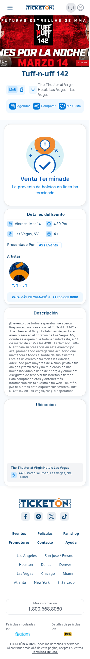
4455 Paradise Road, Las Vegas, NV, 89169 (45, 475)
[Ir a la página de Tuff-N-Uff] (19, 272)
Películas (45, 533)
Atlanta (20, 582)
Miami (68, 573)
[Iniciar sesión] (80, 7)
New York (42, 582)
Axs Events (48, 245)
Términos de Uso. (45, 652)
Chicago (48, 573)
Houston (26, 564)
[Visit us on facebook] (25, 516)
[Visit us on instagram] (38, 516)
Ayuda (71, 542)
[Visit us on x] (51, 516)
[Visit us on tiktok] (64, 516)
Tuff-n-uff (19, 285)
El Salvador (67, 582)
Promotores (19, 542)
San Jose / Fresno (59, 555)
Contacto (45, 542)
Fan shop (71, 533)
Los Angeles (27, 555)
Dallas (46, 564)
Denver (65, 564)
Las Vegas (25, 573)
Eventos (19, 533)
